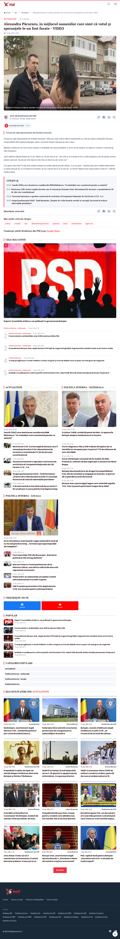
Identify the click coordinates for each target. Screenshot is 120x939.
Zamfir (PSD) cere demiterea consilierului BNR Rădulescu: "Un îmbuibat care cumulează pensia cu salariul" (60, 185)
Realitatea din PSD (27, 116)
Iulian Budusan (72, 767)
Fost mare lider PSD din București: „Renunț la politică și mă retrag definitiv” (35, 556)
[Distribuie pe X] (114, 117)
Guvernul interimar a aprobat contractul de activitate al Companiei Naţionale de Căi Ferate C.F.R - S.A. (58, 196)
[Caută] (108, 4)
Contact (5, 900)
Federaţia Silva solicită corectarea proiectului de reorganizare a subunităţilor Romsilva (59, 731)
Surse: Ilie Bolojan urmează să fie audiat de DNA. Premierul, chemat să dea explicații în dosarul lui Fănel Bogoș (89, 462)
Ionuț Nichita (34, 724)
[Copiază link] (99, 117)
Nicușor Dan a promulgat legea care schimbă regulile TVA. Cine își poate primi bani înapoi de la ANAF (88, 485)
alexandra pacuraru (40, 223)
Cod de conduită (52, 900)
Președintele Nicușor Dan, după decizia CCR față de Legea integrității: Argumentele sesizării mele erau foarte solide (61, 348)
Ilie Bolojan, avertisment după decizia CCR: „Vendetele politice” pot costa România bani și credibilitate (20, 732)
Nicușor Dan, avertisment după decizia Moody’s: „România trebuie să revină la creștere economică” (59, 858)
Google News (53, 230)
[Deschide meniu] (115, 4)
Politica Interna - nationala (15, 328)
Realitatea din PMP (9, 917)
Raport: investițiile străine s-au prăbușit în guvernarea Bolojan (35, 321)
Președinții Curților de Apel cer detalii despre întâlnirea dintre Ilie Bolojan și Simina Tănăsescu (21, 773)
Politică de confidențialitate (35, 900)
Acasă (8, 13)
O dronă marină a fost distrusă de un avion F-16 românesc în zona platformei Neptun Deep (35, 487)
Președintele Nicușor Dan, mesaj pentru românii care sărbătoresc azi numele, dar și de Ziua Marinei (58, 816)
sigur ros (89, 223)
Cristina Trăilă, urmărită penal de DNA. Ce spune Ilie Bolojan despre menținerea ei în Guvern (87, 434)
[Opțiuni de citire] (115, 934)
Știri (16, 13)
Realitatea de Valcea (9, 921)
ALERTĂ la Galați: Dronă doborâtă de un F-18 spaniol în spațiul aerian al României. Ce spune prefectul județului (59, 774)
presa (7, 223)
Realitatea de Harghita (71, 917)
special (56, 223)
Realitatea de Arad (101, 917)
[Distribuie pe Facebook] (104, 117)
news (65, 223)
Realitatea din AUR (80, 913)
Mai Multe (60, 870)
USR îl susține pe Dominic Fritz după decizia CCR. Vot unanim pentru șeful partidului (34, 587)
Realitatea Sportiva (21, 913)
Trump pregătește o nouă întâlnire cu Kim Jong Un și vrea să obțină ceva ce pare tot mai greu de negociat (56, 360)
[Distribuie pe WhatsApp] (109, 117)
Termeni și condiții (17, 900)
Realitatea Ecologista (96, 913)
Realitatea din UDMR (24, 917)
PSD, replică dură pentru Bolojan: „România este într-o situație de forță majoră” (97, 858)
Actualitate (25, 13)
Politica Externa (15, 358)
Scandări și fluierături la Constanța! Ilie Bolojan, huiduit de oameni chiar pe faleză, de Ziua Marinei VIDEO (21, 817)
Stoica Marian (72, 724)
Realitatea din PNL (55, 917)
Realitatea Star (35, 913)
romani (17, 223)
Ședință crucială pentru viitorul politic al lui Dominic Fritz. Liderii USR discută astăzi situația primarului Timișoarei (59, 373)
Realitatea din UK (86, 917)
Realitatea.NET (7, 913)
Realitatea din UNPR (64, 913)
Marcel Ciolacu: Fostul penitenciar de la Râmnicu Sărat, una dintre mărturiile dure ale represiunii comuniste (35, 567)
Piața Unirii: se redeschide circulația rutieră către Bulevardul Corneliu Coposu (34, 578)
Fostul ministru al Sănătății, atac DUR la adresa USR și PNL (34, 336)
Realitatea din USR (49, 913)
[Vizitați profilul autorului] (6, 117)
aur (25, 223)
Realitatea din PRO (40, 917)
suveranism (76, 223)
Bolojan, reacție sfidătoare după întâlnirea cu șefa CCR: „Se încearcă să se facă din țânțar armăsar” (97, 732)
